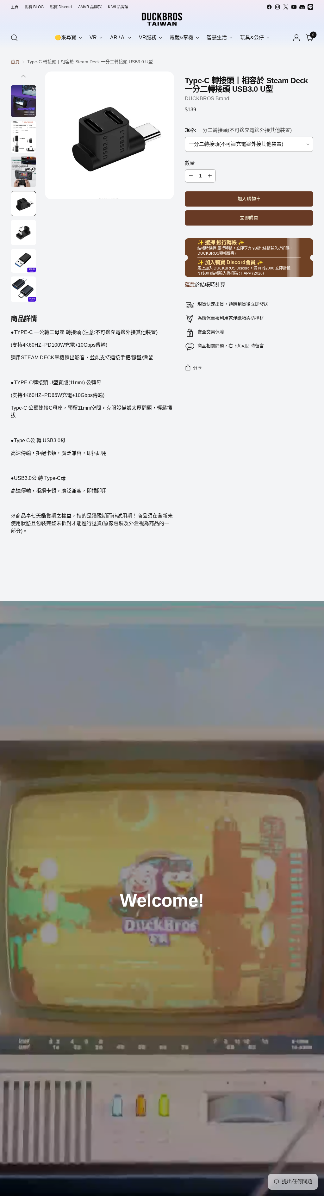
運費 (190, 284)
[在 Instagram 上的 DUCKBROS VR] (277, 7)
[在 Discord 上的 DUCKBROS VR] (302, 7)
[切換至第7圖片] (23, 172)
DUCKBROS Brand (207, 98)
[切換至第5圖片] (23, 101)
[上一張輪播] (293, 579)
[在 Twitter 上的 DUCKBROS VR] (286, 7)
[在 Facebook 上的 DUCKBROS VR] (269, 7)
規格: (238, 130)
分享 (197, 368)
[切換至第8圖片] (23, 203)
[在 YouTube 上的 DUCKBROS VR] (294, 7)
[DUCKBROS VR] (162, 19)
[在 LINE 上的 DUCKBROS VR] (310, 7)
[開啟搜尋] (14, 37)
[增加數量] (209, 176)
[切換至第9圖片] (23, 232)
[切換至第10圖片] (23, 261)
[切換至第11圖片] (23, 289)
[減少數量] (190, 176)
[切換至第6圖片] (23, 137)
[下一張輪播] (307, 579)
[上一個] (23, 76)
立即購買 (249, 217)
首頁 (15, 61)
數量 (190, 163)
